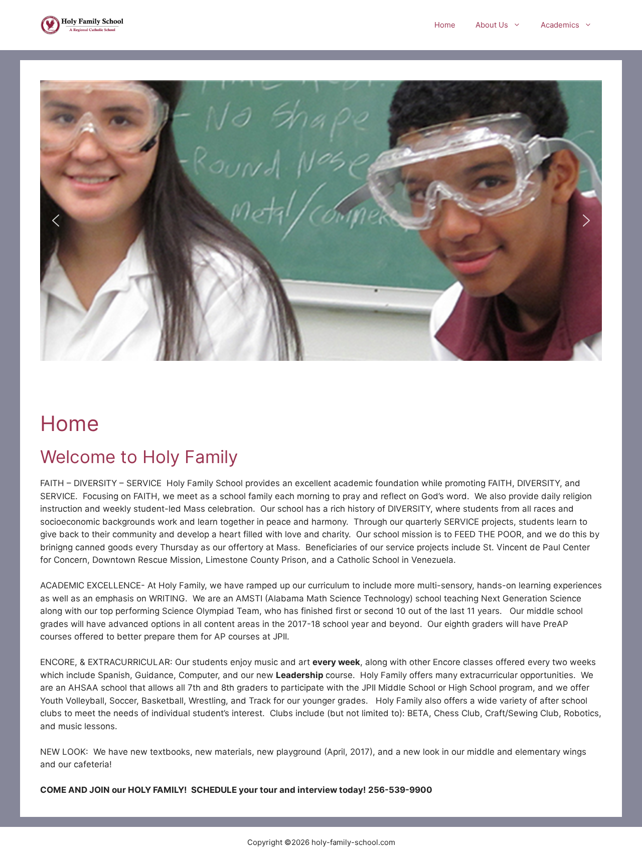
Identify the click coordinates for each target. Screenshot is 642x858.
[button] (56, 220)
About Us (491, 25)
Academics (560, 25)
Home (444, 25)
